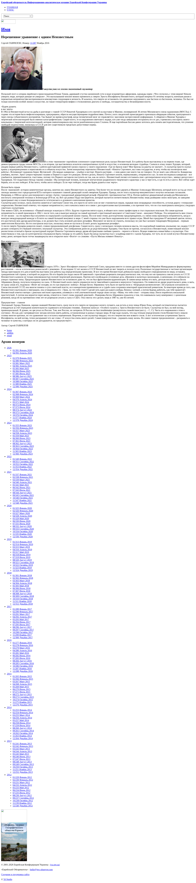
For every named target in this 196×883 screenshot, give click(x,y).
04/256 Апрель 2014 (22, 718)
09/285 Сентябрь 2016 (23, 663)
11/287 (33, 43)
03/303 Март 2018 (21, 580)
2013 (9, 741)
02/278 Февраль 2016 (23, 645)
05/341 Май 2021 (21, 485)
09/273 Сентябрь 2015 (23, 697)
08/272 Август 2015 (22, 694)
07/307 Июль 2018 (21, 591)
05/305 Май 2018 (21, 586)
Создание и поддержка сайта (15, 874)
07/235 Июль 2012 (21, 793)
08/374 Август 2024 (22, 410)
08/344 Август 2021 (22, 492)
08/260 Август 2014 (22, 728)
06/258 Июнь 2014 (21, 723)
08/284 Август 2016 (22, 661)
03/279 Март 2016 (21, 648)
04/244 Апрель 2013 (22, 751)
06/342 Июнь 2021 (21, 487)
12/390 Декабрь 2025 (23, 386)
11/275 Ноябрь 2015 (22, 702)
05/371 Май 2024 (21, 402)
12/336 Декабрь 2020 (23, 536)
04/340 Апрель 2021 (22, 482)
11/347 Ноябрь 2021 (22, 500)
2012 (9, 774)
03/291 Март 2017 (21, 614)
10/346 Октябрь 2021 (23, 498)
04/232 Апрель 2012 (22, 785)
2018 (9, 573)
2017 (9, 606)
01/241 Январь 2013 (22, 743)
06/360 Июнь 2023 (21, 438)
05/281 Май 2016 (21, 653)
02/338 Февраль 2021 (23, 477)
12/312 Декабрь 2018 (23, 604)
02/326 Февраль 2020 (23, 511)
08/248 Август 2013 (22, 762)
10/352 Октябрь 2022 (23, 464)
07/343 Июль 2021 (21, 490)
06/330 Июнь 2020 (21, 521)
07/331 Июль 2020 (21, 523)
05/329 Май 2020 (21, 518)
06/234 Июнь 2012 (21, 790)
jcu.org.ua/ (55, 864)
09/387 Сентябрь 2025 (23, 379)
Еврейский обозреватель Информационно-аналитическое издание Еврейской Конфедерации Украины (54, 2)
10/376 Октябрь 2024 (23, 415)
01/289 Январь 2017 (22, 609)
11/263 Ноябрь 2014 (22, 736)
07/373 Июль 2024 (21, 407)
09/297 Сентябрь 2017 (23, 630)
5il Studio (7, 879)
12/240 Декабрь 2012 (23, 806)
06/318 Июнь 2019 (21, 555)
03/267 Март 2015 (21, 681)
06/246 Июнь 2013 (21, 756)
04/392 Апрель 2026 (22, 353)
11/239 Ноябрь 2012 (22, 803)
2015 (9, 674)
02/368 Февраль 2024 (23, 394)
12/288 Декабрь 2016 (23, 671)
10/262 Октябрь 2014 (23, 733)
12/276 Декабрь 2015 (23, 705)
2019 (9, 539)
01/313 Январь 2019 (22, 542)
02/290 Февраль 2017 (23, 611)
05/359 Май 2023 (21, 436)
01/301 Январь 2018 (22, 575)
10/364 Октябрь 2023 (23, 448)
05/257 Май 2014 (21, 720)
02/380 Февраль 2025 (23, 360)
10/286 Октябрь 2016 (23, 666)
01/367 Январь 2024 (22, 392)
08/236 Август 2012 (22, 795)
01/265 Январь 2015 (22, 676)
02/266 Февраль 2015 (23, 679)
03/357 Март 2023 (21, 430)
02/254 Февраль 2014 (23, 712)
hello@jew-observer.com (41, 869)
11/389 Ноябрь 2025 (22, 384)
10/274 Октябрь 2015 (23, 699)
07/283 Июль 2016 (21, 658)
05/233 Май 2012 (21, 787)
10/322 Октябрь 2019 (23, 565)
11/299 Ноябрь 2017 (22, 635)
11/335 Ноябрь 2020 (22, 534)
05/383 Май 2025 (21, 368)
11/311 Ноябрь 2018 (22, 601)
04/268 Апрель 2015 (22, 684)
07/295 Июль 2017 (21, 624)
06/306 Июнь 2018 (21, 588)
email (9, 335)
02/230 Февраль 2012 (23, 780)
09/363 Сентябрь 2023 (23, 446)
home (9, 330)
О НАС (10, 10)
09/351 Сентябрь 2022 (23, 461)
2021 (9, 472)
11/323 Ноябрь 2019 (22, 567)
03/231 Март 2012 (21, 782)
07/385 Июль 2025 (21, 373)
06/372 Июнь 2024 (21, 404)
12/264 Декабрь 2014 (23, 738)
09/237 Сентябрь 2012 (23, 798)
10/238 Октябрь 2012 (23, 800)
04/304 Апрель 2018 (22, 583)
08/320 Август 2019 (22, 560)
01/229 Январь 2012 (22, 777)
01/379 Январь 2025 (22, 358)
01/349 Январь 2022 (22, 459)
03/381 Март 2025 (21, 363)
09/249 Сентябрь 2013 (23, 764)
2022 (9, 456)
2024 (9, 389)
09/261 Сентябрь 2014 (23, 730)
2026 (9, 348)
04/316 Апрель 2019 (22, 549)
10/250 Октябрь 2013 (23, 767)
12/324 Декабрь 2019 (23, 570)
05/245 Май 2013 (21, 754)
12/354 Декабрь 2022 (23, 469)
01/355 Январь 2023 (22, 425)
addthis (10, 333)
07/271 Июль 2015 (21, 692)
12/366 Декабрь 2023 (23, 454)
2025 (9, 355)
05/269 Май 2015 (21, 687)
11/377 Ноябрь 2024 (22, 417)
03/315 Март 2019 (21, 547)
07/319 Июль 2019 (21, 557)
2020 (9, 505)
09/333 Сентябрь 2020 (23, 529)
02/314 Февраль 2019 (23, 544)
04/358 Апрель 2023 (22, 433)
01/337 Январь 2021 (22, 474)
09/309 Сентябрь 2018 (23, 596)
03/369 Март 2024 (21, 397)
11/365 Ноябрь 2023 (22, 451)
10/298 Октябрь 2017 (23, 632)
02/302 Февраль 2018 (23, 578)
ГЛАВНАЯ (12, 7)
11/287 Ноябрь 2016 (22, 668)
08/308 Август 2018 (22, 593)
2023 (9, 423)
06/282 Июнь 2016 (21, 655)
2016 (9, 640)
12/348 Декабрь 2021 (23, 503)
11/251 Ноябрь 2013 (22, 769)
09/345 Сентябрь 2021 (23, 495)
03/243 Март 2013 (21, 749)
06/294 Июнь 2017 (21, 622)
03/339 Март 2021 (21, 480)
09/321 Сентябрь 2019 (23, 562)
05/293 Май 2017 (21, 619)
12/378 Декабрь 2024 (23, 420)
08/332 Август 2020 (22, 526)
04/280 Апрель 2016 (22, 650)
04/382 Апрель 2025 (22, 366)
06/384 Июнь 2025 (21, 371)
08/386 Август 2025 (22, 376)
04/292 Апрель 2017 (22, 617)
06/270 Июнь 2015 (21, 689)
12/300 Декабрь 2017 (23, 637)
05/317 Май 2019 (21, 552)
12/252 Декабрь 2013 (23, 772)
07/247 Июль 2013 (21, 759)
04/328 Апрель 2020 (22, 516)
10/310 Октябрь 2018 (23, 599)
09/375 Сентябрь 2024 (23, 412)
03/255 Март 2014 (21, 715)
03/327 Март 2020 (21, 513)
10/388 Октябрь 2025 (23, 381)
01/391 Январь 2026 (22, 350)
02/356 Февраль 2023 (23, 428)
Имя (5, 29)
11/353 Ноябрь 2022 (22, 467)
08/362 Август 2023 (22, 443)
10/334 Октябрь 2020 (23, 531)
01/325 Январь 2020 (22, 508)
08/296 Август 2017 (22, 627)
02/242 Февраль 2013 (23, 746)
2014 (9, 707)
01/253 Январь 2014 (22, 710)
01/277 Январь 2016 (22, 643)
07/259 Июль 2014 (21, 725)
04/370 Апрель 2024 (22, 399)
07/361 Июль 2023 (21, 441)
